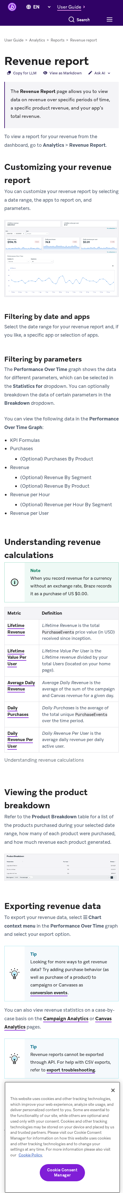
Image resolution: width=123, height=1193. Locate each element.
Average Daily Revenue (21, 686)
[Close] (113, 1090)
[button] (72, 7)
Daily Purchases (18, 711)
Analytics (37, 40)
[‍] (28, 7)
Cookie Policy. (31, 1155)
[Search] (71, 20)
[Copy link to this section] (94, 60)
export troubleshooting (71, 1070)
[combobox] (83, 20)
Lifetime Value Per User (16, 657)
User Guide (13, 40)
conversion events (49, 993)
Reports (57, 40)
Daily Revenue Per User (20, 740)
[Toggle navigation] (109, 19)
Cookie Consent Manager (62, 1173)
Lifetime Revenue (16, 629)
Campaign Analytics (65, 1018)
